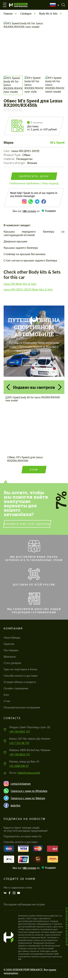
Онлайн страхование (16, 688)
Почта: (24, 772)
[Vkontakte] (5, 893)
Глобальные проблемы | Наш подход (34, 183)
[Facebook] (10, 893)
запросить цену (34, 176)
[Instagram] (14, 893)
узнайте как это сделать (27, 523)
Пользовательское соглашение (22, 707)
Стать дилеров (12, 662)
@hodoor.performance (66, 926)
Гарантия (9, 643)
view (33, 469)
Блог (6, 694)
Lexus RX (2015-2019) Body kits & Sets (28, 289)
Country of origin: (15, 163)
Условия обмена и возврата (20, 682)
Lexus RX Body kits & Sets (20, 283)
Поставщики (11, 650)
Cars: (7, 151)
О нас (7, 701)
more (34, 362)
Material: (10, 159)
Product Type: (13, 155)
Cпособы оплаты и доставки (20, 675)
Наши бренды (12, 637)
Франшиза (10, 656)
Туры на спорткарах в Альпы (20, 669)
